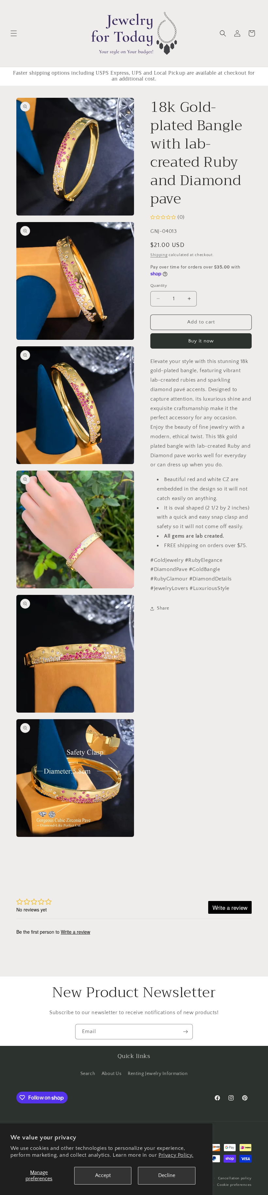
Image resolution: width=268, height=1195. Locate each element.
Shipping (159, 255)
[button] (14, 33)
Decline (166, 1175)
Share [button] (163, 608)
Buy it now (201, 341)
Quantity (158, 285)
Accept (103, 1175)
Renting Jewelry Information (158, 1073)
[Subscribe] (185, 1031)
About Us (112, 1073)
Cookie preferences (234, 1185)
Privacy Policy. (176, 1155)
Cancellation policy (235, 1178)
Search (87, 1073)
